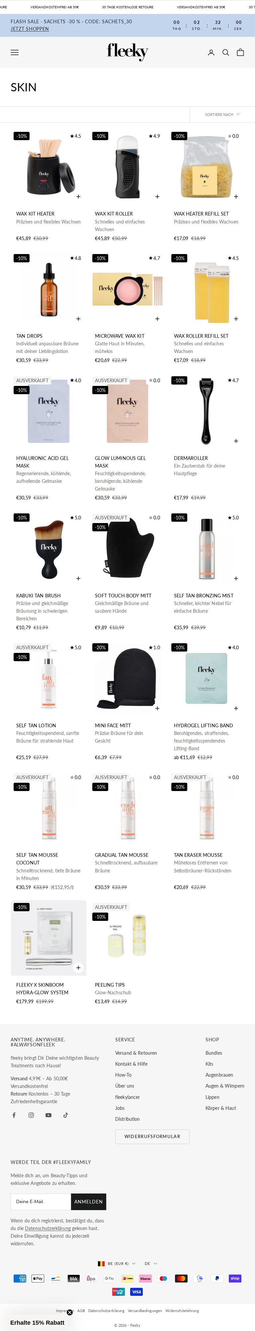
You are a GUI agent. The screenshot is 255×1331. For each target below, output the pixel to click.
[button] (37, 1322)
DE (147, 1263)
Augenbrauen (219, 1075)
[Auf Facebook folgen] (14, 1115)
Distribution (127, 1119)
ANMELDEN (88, 1201)
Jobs (120, 1108)
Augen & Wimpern (225, 1086)
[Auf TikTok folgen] (65, 1115)
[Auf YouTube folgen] (48, 1115)
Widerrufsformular (152, 1136)
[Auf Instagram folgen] (31, 1115)
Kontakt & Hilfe (131, 1064)
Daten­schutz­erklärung (48, 1228)
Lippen (212, 1097)
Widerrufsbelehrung (182, 1310)
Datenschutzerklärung (106, 1310)
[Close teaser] (69, 1312)
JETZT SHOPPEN (30, 29)
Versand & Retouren (136, 1053)
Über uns (124, 1086)
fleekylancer (127, 1097)
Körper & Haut (221, 1108)
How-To (123, 1075)
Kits (209, 1064)
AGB (81, 1310)
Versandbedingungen (145, 1310)
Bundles (214, 1053)
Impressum (65, 1310)
